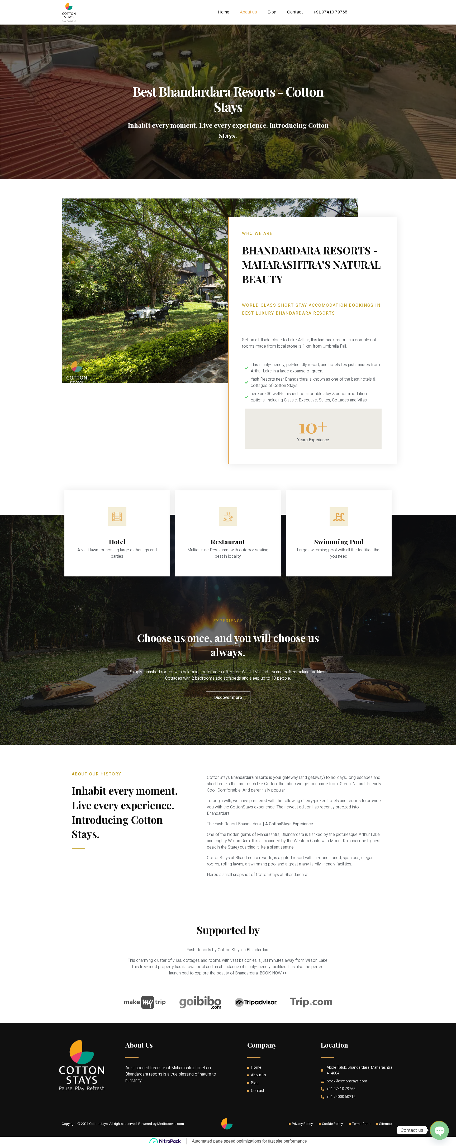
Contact (295, 12)
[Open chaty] (439, 1130)
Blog (272, 12)
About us (248, 12)
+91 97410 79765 (330, 12)
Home (223, 12)
